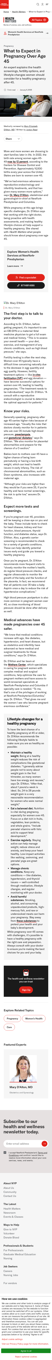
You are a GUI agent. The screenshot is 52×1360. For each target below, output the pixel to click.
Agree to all (26, 1351)
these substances (27, 920)
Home (6, 11)
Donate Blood (11, 1237)
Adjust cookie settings (12, 1339)
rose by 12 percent (17, 161)
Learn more (13, 266)
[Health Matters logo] (9, 20)
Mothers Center (17, 664)
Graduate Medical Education (19, 1254)
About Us (8, 1188)
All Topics (37, 19)
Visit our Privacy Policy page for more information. (25, 1344)
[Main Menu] (47, 4)
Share (9, 138)
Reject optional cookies (26, 1356)
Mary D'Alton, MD (21, 1087)
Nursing (7, 1258)
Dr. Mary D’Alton (19, 195)
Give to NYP (10, 1229)
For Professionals (13, 1250)
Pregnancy (9, 46)
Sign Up (26, 989)
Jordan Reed (31, 129)
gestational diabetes (20, 437)
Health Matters (19, 11)
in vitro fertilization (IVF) (22, 376)
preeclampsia (22, 434)
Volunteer (8, 1233)
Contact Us (9, 1196)
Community (9, 1192)
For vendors (10, 1283)
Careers (7, 1271)
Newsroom (9, 1212)
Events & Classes (13, 1216)
